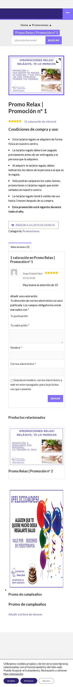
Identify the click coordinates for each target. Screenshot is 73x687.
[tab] (19, 247)
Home (24, 25)
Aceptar (11, 680)
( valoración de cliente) (40, 121)
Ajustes (46, 680)
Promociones (40, 25)
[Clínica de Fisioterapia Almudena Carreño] (36, 12)
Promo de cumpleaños (27, 604)
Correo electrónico (23, 363)
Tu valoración (19, 325)
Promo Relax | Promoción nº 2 (36, 471)
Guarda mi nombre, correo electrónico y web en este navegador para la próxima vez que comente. (36, 384)
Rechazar (29, 680)
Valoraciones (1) (19, 246)
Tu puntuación (19, 316)
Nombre (16, 347)
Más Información (13, 673)
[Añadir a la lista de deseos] (36, 478)
